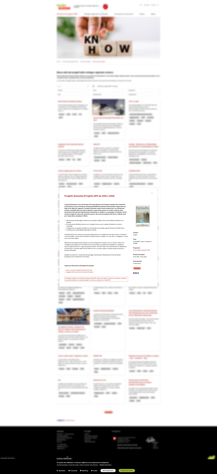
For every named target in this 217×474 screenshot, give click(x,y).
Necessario (62, 470)
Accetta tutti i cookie (127, 470)
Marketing (85, 470)
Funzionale (74, 470)
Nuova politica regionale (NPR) (141, 250)
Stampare (137, 268)
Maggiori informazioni (105, 465)
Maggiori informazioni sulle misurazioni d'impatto (79, 272)
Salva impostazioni (108, 470)
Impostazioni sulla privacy (7, 458)
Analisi (95, 470)
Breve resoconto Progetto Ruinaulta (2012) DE (79, 270)
